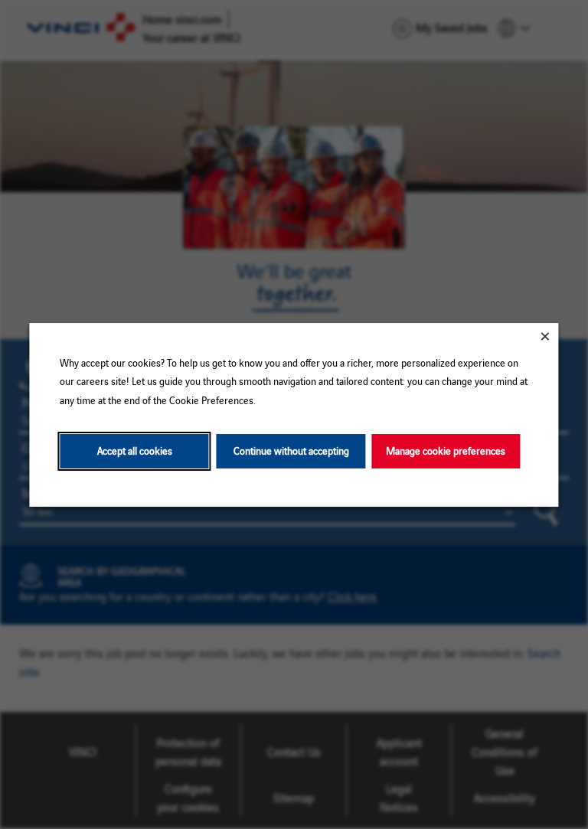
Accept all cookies (134, 450)
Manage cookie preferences (445, 450)
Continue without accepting (291, 450)
